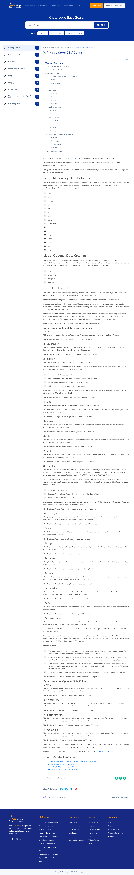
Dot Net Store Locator (47, 858)
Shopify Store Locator (47, 826)
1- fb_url (54, 137)
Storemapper (93, 822)
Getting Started (63, 47)
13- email (55, 121)
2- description (55, 83)
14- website (56, 124)
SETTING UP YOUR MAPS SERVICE (61, 767)
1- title (53, 80)
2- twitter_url (55, 141)
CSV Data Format (53, 73)
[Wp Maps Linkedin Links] (20, 839)
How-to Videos (74, 826)
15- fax (54, 127)
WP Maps (73, 158)
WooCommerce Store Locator (50, 851)
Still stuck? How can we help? (57, 797)
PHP (40, 861)
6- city (53, 97)
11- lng (54, 114)
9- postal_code (56, 107)
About (110, 822)
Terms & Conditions (115, 833)
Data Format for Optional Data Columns (62, 134)
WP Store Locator (95, 829)
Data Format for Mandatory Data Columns (63, 77)
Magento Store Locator (47, 833)
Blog (110, 826)
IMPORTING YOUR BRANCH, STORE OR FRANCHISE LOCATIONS (73, 762)
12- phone (55, 117)
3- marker (54, 87)
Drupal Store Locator (47, 840)
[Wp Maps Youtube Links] (13, 839)
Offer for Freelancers (76, 840)
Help (52, 47)
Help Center (73, 822)
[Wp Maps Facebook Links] (10, 839)
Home (45, 47)
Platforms (42, 6)
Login (80, 6)
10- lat (54, 110)
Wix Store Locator (46, 829)
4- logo (53, 90)
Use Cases (73, 833)
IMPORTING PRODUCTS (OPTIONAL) (62, 764)
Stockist (91, 826)
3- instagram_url (56, 144)
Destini (91, 844)
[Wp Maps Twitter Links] (17, 839)
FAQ (70, 836)
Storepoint (92, 833)
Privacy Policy (113, 829)
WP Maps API (74, 829)
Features (29, 6)
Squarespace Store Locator (49, 836)
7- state (53, 100)
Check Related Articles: (54, 151)
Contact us (112, 836)
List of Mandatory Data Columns (58, 66)
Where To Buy (93, 840)
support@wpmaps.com (104, 751)
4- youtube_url (56, 148)
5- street (54, 93)
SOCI (90, 836)
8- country (54, 104)
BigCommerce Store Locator (49, 854)
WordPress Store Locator (48, 822)
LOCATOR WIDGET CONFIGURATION (62, 769)
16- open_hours (57, 131)
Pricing (55, 6)
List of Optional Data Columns (57, 70)
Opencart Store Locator (47, 847)
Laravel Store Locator (47, 844)
